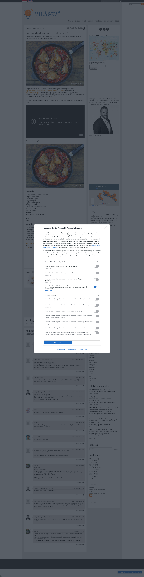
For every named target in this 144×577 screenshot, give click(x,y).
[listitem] (72, 262)
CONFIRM (58, 342)
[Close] (106, 228)
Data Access (72, 349)
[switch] (96, 266)
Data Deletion (61, 349)
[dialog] (72, 288)
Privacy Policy (83, 349)
